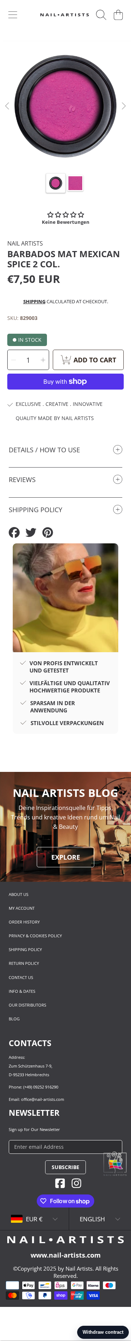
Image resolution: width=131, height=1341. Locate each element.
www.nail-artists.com (66, 1255)
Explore (65, 857)
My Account (22, 908)
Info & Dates (22, 991)
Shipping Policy (25, 949)
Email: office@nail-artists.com (36, 1099)
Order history (24, 922)
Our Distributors (27, 1005)
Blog (14, 1018)
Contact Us (21, 977)
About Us (18, 894)
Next (123, 106)
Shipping (34, 301)
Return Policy (24, 963)
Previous (7, 106)
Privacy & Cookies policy (35, 935)
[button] (13, 15)
